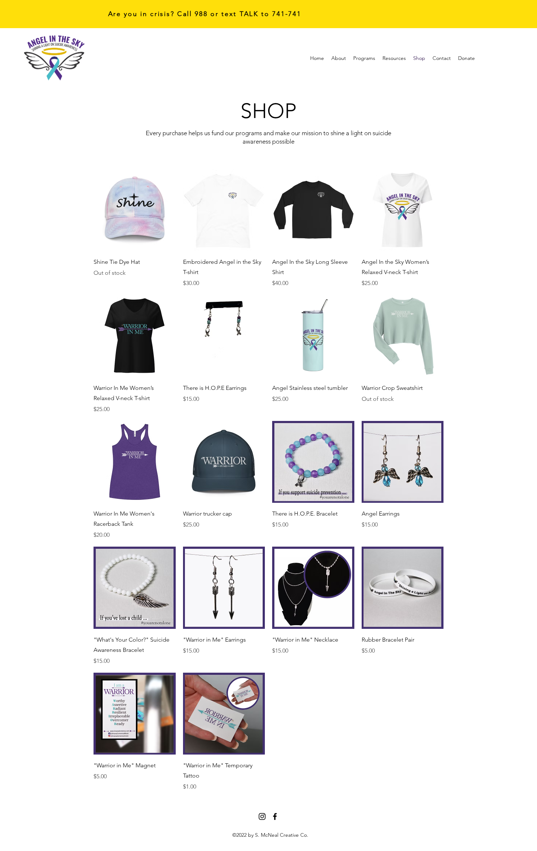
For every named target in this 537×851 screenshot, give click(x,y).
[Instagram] (262, 816)
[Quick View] (135, 210)
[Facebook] (274, 816)
